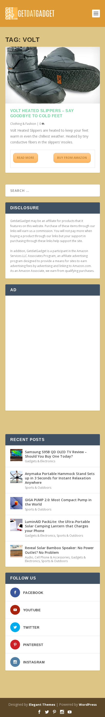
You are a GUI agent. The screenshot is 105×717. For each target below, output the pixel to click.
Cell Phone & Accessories (52, 557)
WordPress (88, 704)
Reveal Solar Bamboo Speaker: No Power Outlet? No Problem (59, 550)
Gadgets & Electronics (40, 461)
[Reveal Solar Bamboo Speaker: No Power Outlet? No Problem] (16, 551)
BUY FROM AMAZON (72, 158)
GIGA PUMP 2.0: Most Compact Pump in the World (58, 502)
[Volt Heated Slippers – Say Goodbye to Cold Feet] (52, 75)
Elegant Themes (42, 704)
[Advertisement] (52, 353)
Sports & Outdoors (38, 488)
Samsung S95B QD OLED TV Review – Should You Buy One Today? (56, 454)
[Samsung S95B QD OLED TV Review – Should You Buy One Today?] (16, 455)
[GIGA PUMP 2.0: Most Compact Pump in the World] (16, 503)
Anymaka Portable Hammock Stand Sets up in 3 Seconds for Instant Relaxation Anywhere (59, 478)
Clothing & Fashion (23, 124)
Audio (29, 557)
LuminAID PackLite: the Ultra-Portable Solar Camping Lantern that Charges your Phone (57, 526)
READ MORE (25, 158)
